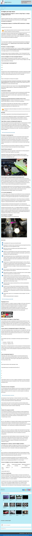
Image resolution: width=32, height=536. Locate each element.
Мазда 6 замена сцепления (5, 507)
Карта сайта (29, 533)
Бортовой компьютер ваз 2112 (12, 515)
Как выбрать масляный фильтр (25, 515)
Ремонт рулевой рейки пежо (12, 507)
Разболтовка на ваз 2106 (18, 500)
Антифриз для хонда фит (5, 500)
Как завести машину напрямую (18, 515)
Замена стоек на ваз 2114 (24, 500)
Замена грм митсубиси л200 (18, 507)
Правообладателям (22, 533)
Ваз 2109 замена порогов (11, 500)
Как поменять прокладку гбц (24, 507)
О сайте (26, 533)
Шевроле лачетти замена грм (5, 515)
